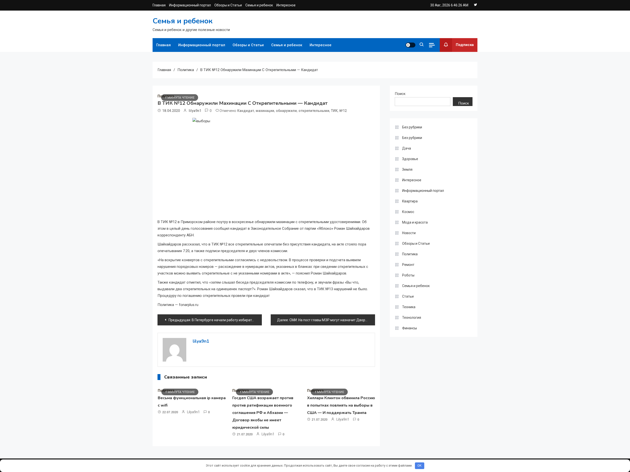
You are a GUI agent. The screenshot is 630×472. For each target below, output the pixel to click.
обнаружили (286, 111)
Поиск (400, 93)
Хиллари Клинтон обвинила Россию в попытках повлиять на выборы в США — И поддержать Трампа (341, 405)
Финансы (409, 328)
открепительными (314, 111)
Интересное (286, 5)
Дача (406, 148)
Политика (410, 254)
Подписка (465, 45)
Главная (159, 5)
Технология (411, 318)
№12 (343, 111)
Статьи (408, 296)
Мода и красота (415, 222)
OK (419, 465)
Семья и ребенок (259, 5)
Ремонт (408, 265)
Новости (409, 233)
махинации (265, 111)
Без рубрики (412, 127)
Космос (408, 212)
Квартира (410, 201)
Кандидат (245, 111)
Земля (407, 169)
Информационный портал (190, 5)
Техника (408, 307)
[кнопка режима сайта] (410, 45)
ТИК (334, 111)
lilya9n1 (195, 111)
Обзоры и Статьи (228, 5)
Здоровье (410, 159)
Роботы (408, 275)
